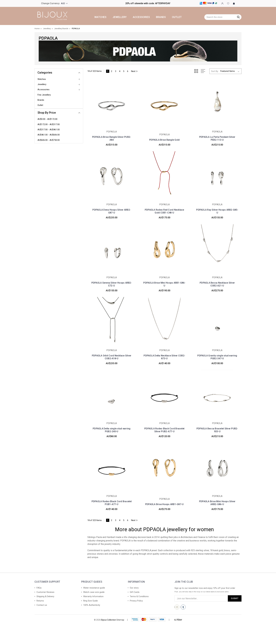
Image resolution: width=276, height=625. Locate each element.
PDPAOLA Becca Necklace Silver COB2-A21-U (217, 284)
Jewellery (120, 17)
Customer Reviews (45, 592)
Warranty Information (93, 596)
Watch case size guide (94, 592)
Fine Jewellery (44, 95)
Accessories (141, 17)
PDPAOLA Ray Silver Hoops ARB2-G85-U (217, 211)
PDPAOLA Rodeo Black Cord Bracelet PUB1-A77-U (112, 503)
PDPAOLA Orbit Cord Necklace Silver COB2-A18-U (111, 357)
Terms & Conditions (139, 596)
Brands (161, 17)
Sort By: (214, 71)
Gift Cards (134, 592)
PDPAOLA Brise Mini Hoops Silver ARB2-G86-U (217, 503)
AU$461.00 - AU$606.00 (49, 134)
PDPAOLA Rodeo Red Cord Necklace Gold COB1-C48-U (164, 211)
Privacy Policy (136, 600)
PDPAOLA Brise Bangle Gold (164, 139)
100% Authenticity (91, 605)
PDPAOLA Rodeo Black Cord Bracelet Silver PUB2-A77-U (164, 430)
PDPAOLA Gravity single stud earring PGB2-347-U (217, 357)
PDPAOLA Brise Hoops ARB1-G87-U (164, 504)
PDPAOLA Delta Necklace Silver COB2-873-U (164, 357)
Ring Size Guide (90, 600)
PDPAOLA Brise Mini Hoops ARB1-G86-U (164, 284)
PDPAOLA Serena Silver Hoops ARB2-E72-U (111, 284)
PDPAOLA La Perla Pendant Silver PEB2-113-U (217, 138)
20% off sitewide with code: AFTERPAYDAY (147, 3)
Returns (40, 600)
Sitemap (120, 620)
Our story (134, 588)
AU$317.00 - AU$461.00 (49, 129)
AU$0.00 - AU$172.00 (47, 119)
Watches (100, 17)
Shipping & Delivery (45, 596)
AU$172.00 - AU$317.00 (49, 124)
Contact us (42, 605)
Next (133, 71)
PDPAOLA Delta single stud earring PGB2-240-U (111, 430)
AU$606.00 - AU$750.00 (49, 140)
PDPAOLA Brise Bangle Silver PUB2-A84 (111, 138)
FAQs (39, 588)
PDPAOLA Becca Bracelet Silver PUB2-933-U (217, 430)
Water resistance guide (94, 588)
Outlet (177, 17)
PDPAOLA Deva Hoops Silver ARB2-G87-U (111, 211)
